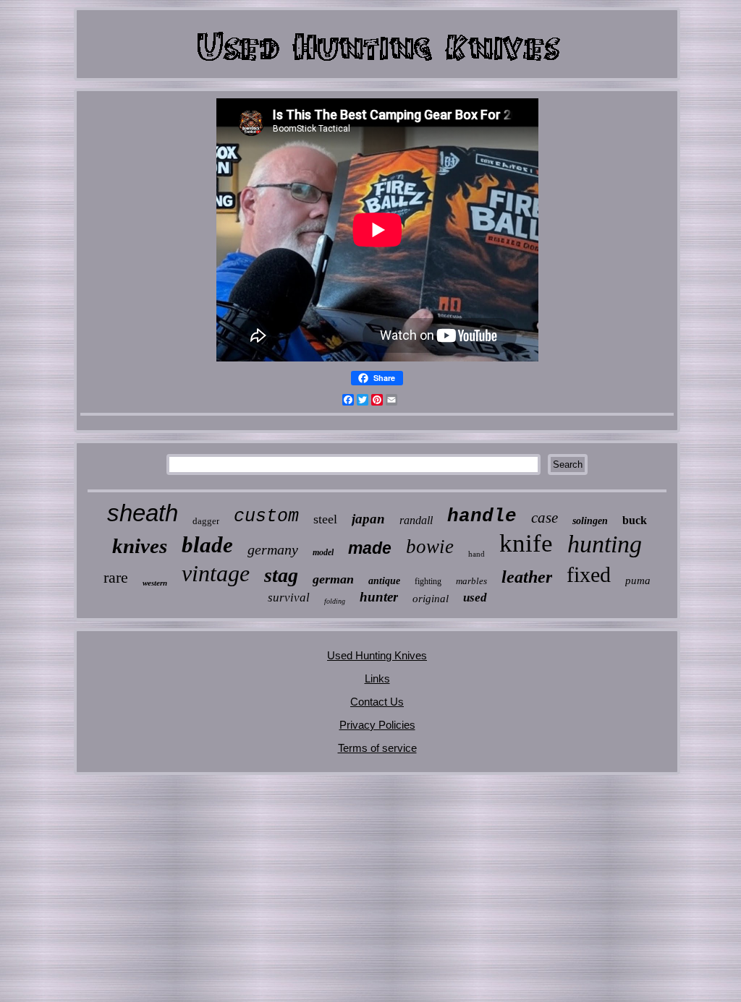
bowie (430, 546)
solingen (590, 520)
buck (634, 520)
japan (368, 518)
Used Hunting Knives (377, 655)
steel (325, 519)
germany (272, 549)
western (155, 582)
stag (281, 575)
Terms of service (377, 748)
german (333, 579)
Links (377, 678)
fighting (428, 581)
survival (289, 597)
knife (526, 543)
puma (638, 580)
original (430, 598)
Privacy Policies (377, 725)
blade (207, 544)
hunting (604, 544)
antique (384, 580)
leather (526, 577)
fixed (589, 574)
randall (416, 520)
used (475, 597)
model (323, 552)
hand (476, 553)
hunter (379, 596)
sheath (142, 513)
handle (482, 516)
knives (139, 545)
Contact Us (377, 701)
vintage (216, 573)
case (544, 517)
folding (334, 601)
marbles (471, 580)
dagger (205, 520)
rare (115, 577)
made (369, 548)
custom (266, 516)
